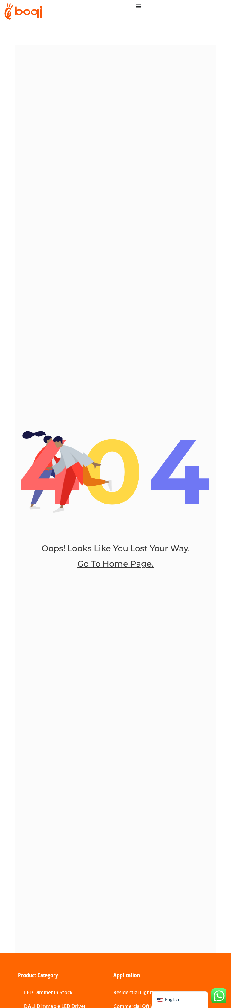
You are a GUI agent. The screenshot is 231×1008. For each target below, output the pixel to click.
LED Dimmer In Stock (48, 992)
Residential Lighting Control (145, 992)
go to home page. (115, 564)
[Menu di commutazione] (139, 6)
